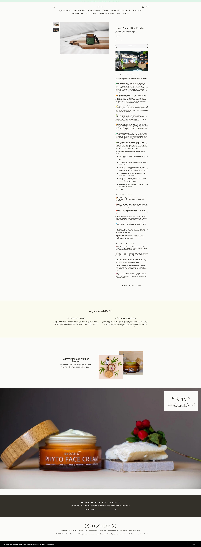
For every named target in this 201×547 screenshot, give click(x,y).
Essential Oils (137, 11)
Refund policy (132, 530)
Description (118, 75)
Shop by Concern (94, 11)
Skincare (105, 11)
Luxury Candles (91, 14)
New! (118, 14)
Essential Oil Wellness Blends (120, 11)
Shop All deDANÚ (80, 11)
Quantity (118, 36)
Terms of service (123, 530)
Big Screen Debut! (65, 11)
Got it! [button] (193, 544)
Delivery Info (64, 530)
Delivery (126, 75)
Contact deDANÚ (83, 530)
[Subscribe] (115, 509)
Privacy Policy (103, 530)
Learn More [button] (50, 544)
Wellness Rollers (77, 14)
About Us (126, 14)
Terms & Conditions (113, 530)
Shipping (124, 33)
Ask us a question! (135, 75)
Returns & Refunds (93, 530)
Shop (138, 530)
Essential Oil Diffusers (106, 14)
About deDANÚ (73, 530)
